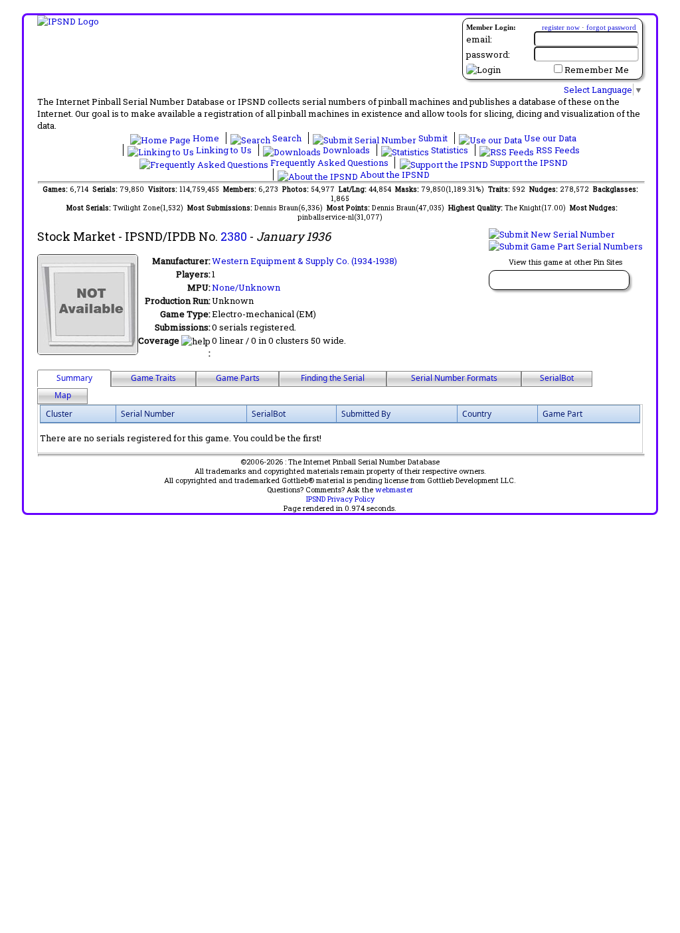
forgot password (611, 27)
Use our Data (549, 138)
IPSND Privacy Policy (340, 499)
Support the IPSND (528, 163)
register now (561, 27)
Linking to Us (224, 150)
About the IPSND (394, 174)
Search (286, 138)
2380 (233, 236)
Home (206, 138)
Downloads (346, 150)
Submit (433, 138)
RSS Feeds (557, 150)
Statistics (449, 150)
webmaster (394, 489)
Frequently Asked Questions (329, 163)
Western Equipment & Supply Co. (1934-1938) (304, 261)
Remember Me (596, 70)
